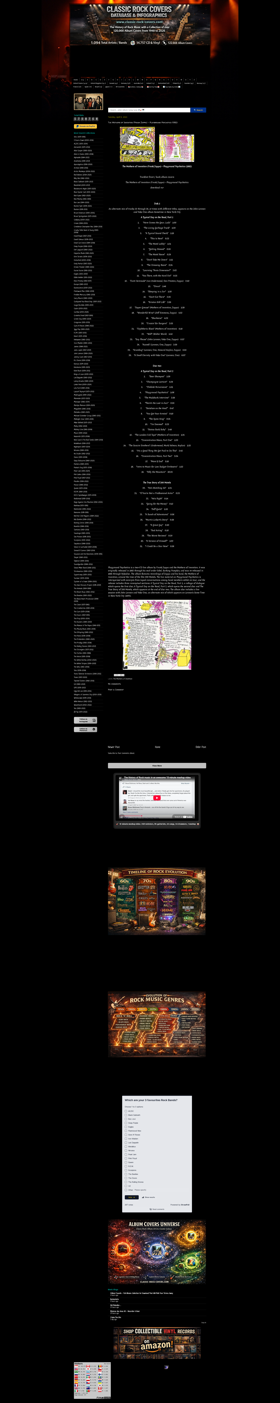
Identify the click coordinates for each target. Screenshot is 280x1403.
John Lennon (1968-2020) (83, 354)
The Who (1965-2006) (81, 667)
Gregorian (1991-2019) (82, 322)
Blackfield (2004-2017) (82, 185)
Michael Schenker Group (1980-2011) (87, 416)
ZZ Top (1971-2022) (80, 712)
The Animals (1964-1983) (82, 589)
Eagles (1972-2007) (81, 274)
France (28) (77, 87)
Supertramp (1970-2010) (83, 575)
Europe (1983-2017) (81, 284)
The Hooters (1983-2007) (83, 622)
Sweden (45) (188, 83)
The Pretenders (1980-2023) (84, 639)
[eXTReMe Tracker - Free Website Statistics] (166, 1369)
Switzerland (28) (163, 83)
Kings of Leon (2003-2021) (83, 374)
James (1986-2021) (81, 347)
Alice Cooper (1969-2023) (83, 151)
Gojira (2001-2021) (80, 309)
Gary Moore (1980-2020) (83, 298)
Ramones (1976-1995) (81, 512)
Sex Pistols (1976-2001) (82, 537)
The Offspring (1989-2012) (83, 632)
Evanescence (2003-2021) (83, 288)
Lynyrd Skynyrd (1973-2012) (84, 392)
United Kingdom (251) (98, 83)
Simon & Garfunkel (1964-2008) (85, 547)
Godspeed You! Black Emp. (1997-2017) (87, 302)
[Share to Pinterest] (123, 675)
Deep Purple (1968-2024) (83, 246)
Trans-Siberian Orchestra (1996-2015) (87, 674)
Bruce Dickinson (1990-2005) (84, 213)
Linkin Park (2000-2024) (82, 385)
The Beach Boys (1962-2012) (84, 592)
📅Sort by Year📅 (153, 87)
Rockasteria (114, 1299)
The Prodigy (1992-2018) (83, 643)
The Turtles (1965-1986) (82, 653)
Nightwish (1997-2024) (82, 447)
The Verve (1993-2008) (82, 657)
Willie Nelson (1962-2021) (83, 702)
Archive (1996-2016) (81, 168)
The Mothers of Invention (122, 679)
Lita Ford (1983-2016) (81, 388)
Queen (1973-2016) (80, 488)
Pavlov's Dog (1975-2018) (83, 468)
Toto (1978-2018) (80, 670)
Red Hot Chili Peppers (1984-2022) (86, 516)
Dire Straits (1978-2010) (83, 257)
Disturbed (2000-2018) (82, 260)
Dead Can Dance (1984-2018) (84, 243)
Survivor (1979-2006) (81, 578)
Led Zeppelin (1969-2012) (83, 378)
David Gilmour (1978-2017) (83, 240)
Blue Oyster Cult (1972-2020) (84, 192)
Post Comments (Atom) (126, 753)
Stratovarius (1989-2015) (83, 571)
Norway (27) (201, 83)
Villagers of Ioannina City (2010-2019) (87, 695)
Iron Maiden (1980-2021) (83, 343)
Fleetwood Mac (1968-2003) (84, 291)
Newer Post (114, 747)
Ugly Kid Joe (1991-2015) (82, 691)
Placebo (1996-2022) (81, 481)
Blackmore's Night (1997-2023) (85, 189)
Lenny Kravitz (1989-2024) (83, 381)
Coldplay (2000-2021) (81, 220)
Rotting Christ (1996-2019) (83, 523)
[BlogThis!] (117, 675)
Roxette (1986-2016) (81, 526)
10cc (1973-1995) (80, 137)
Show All (203, 1323)
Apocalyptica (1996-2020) (83, 164)
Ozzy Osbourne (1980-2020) (84, 461)
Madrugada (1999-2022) (82, 395)
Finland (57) (177, 83)
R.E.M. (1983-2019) (80, 492)
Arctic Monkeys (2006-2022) (84, 171)
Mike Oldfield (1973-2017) (83, 423)
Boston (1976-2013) (80, 209)
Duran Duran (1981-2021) (83, 271)
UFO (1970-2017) (80, 688)
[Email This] (115, 675)
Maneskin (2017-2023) (82, 398)
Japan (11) (108, 87)
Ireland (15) (151, 83)
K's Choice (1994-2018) (82, 360)
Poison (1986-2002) (81, 485)
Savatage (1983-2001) (82, 533)
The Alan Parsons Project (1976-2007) (87, 585)
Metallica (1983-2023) (82, 412)
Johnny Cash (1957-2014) (83, 357)
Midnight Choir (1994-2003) (84, 419)
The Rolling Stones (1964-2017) (85, 646)
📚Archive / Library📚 (135, 87)
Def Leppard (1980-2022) (83, 250)
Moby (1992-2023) (80, 426)
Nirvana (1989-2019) (81, 450)
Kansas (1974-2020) (81, 364)
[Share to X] (119, 675)
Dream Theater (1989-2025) (84, 267)
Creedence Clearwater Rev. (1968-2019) (88, 227)
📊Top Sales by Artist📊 (171, 87)
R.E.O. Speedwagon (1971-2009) (85, 495)
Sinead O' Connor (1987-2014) (84, 551)
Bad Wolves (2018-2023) (82, 175)
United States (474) (80, 83)
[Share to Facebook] (121, 675)
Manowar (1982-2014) (82, 402)
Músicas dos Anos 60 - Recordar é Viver (125, 1311)
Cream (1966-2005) (81, 223)
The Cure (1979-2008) (82, 612)
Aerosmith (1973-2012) (82, 147)
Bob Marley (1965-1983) (82, 199)
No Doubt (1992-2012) (82, 454)
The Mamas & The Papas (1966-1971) (87, 625)
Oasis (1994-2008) (80, 457)
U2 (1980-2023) (79, 684)
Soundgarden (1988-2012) (83, 564)
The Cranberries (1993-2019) (84, 608)
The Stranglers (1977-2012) (83, 650)
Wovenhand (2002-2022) (83, 705)
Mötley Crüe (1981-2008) (83, 430)
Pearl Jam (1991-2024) (82, 471)
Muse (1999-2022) (80, 433)
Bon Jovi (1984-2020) (81, 203)
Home (76, 80)
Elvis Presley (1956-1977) (82, 281)
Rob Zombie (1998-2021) (82, 519)
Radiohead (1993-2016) (82, 499)
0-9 (82, 80)
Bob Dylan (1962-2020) (82, 196)
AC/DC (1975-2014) (81, 144)
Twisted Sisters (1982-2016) (84, 681)
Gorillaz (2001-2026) (81, 312)
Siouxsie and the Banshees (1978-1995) (88, 554)
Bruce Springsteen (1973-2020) (85, 216)
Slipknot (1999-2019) (81, 561)
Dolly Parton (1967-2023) (83, 264)
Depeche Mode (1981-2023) (84, 253)
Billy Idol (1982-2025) (81, 178)
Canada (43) (113, 83)
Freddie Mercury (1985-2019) (84, 295)
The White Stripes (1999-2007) (85, 664)
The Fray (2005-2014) (82, 619)
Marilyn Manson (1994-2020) (84, 405)
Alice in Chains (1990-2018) (83, 154)
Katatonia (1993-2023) (82, 367)
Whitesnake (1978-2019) (82, 698)
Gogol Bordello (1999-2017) (83, 305)
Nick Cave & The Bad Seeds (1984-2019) (88, 440)
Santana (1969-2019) (81, 530)
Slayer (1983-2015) (81, 557)
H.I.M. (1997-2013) (80, 333)
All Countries (120, 87)
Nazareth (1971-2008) (82, 436)
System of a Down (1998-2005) (85, 582)
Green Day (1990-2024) (82, 319)
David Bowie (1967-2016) (82, 236)
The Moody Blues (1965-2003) (84, 629)
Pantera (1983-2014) (81, 464)
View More (157, 765)
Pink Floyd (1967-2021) (82, 478)
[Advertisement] (140, 61)
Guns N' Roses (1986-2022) (84, 326)
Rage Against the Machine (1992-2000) (88, 502)
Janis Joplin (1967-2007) (82, 350)
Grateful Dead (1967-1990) (83, 316)
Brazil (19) (98, 87)
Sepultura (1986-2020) (82, 544)
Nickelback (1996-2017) (82, 443)
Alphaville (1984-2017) (81, 158)
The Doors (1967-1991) (82, 615)
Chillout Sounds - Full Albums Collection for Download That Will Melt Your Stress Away (141, 1293)
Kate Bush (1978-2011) (82, 371)
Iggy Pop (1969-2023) (81, 329)
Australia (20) (138, 83)
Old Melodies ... (115, 1305)
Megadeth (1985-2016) (82, 409)
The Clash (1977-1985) (81, 605)
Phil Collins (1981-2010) (82, 475)
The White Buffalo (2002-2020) (85, 660)
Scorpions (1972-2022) (82, 540)
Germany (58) (125, 83)
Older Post (201, 747)
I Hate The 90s (115, 1317)
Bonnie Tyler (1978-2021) (83, 206)
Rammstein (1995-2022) (82, 509)
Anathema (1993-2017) (82, 161)
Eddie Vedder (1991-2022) (83, 277)
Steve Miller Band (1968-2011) (85, 568)
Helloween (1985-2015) (82, 340)
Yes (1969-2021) (79, 708)
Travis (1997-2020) (80, 677)
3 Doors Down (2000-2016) (84, 140)
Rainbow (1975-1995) (81, 506)
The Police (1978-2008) (82, 636)
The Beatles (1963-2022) (83, 596)
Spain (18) (88, 87)
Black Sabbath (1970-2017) (83, 182)
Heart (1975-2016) (80, 336)
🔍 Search (198, 110)
